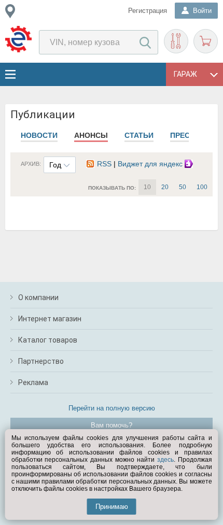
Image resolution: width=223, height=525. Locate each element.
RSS (104, 164)
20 (165, 187)
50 (182, 187)
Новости (39, 135)
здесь (165, 459)
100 (202, 187)
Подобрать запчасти (176, 41)
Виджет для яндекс (151, 164)
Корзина (205, 41)
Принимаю (111, 506)
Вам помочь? (111, 425)
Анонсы (91, 135)
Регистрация (147, 11)
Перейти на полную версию (111, 408)
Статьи (139, 135)
